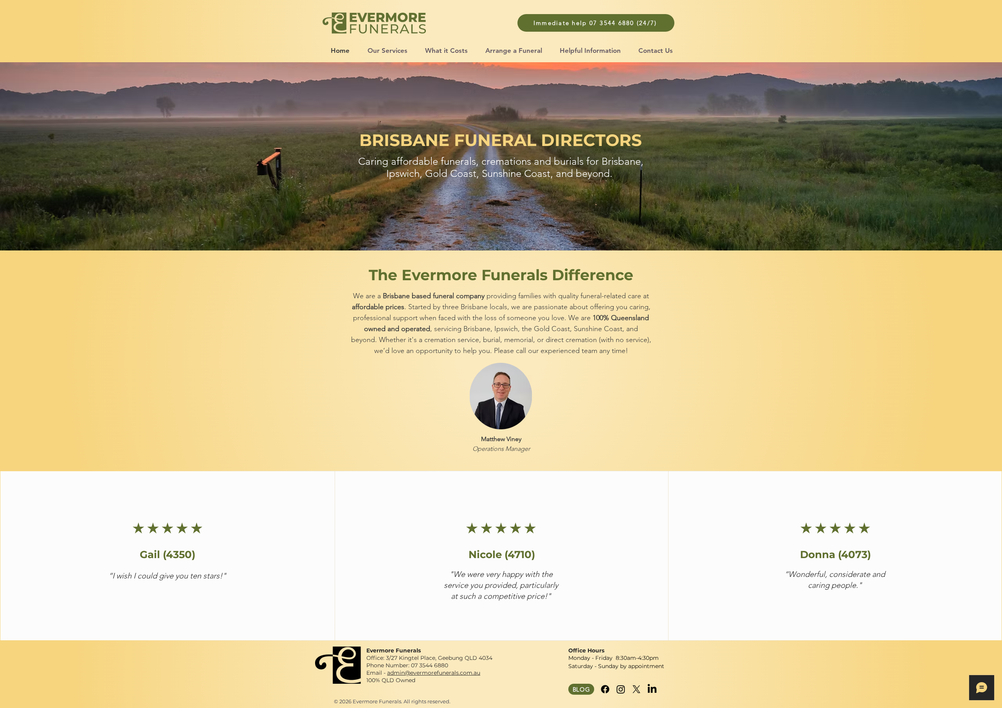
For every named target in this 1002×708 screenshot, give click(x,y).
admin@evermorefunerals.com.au (433, 672)
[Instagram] (620, 689)
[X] (636, 689)
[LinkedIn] (652, 689)
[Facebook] (605, 689)
